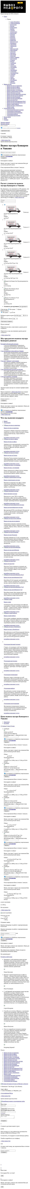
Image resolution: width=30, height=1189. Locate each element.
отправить (3, 157)
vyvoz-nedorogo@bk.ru (7, 1093)
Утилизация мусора (9, 108)
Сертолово (13, 66)
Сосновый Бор (14, 73)
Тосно (12, 77)
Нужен (19, 309)
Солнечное (13, 71)
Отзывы (6, 119)
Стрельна (12, 74)
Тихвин (12, 75)
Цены (5, 118)
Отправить (3, 940)
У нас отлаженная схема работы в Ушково (12, 351)
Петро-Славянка (14, 57)
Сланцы (12, 68)
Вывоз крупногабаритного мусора (16, 94)
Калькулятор (7, 117)
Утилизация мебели (12, 114)
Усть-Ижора (13, 80)
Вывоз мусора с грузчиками (14, 90)
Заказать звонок (5, 124)
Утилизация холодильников (14, 112)
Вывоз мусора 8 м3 (12, 100)
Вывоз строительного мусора (15, 91)
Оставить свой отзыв (6, 956)
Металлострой (14, 48)
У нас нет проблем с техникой (9, 376)
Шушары (12, 83)
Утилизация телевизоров (14, 111)
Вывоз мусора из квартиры (14, 85)
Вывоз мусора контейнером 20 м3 (16, 101)
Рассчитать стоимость (6, 321)
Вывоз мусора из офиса (13, 87)
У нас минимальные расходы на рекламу (12, 369)
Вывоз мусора (8, 84)
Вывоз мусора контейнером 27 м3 (16, 102)
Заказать (6, 742)
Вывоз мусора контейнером (14, 98)
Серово (12, 64)
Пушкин (12, 60)
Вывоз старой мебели (13, 104)
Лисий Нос (13, 44)
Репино (12, 61)
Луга (11, 47)
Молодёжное (13, 50)
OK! (2, 1175)
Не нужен (13, 309)
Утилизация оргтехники (13, 115)
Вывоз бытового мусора (13, 92)
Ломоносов (13, 46)
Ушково (12, 81)
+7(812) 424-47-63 (5, 140)
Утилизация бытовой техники (15, 109)
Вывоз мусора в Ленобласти (14, 105)
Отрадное (13, 51)
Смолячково (13, 70)
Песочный (13, 54)
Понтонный (13, 58)
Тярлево (12, 78)
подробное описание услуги (11, 437)
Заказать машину (5, 122)
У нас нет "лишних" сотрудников (10, 361)
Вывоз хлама (10, 107)
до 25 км (12, 312)
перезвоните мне (5, 130)
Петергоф (13, 56)
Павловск (13, 53)
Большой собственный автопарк (9, 344)
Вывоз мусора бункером (13, 97)
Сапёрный (13, 63)
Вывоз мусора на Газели (13, 88)
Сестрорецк (13, 67)
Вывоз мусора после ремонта (15, 95)
